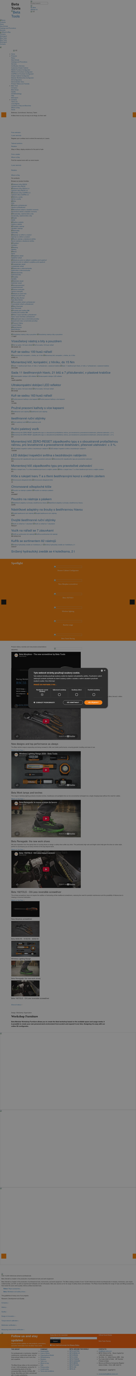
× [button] (104, 670)
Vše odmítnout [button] (73, 702)
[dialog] (68, 688)
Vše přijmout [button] (93, 702)
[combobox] (102, 671)
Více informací (50, 681)
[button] (68, 684)
